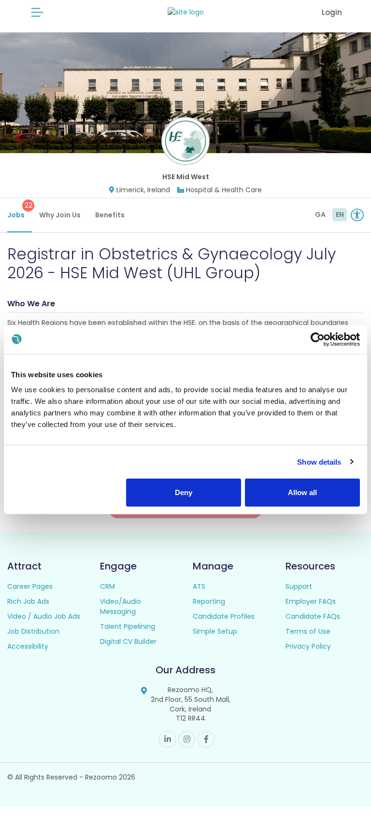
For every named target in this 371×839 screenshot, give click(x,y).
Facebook (206, 739)
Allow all (302, 492)
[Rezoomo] (186, 12)
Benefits (110, 215)
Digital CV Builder (128, 641)
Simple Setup (215, 631)
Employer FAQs (310, 601)
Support (298, 586)
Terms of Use (307, 631)
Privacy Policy (308, 646)
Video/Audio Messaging (120, 606)
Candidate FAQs (312, 616)
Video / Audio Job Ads (43, 616)
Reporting (209, 601)
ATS (199, 586)
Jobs (19, 210)
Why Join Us (60, 215)
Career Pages (30, 586)
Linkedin (167, 739)
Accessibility (27, 646)
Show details (319, 461)
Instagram (186, 739)
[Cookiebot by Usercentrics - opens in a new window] (317, 339)
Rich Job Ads (28, 601)
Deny (183, 492)
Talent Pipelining (127, 626)
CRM (107, 586)
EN (340, 214)
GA (320, 214)
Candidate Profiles (224, 616)
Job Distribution (33, 631)
